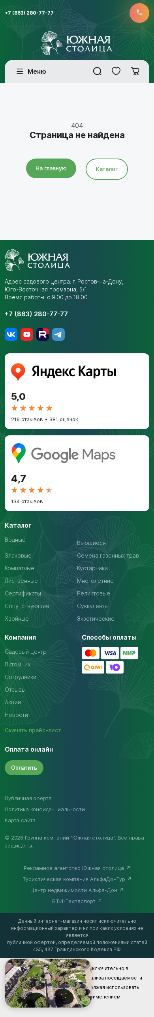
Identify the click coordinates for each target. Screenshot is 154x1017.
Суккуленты (93, 606)
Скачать (33, 730)
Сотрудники (20, 677)
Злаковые (18, 555)
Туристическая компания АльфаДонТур (75, 879)
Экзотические (96, 618)
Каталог (107, 169)
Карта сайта (20, 820)
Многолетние (95, 580)
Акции (13, 702)
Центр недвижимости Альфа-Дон (74, 890)
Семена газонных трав (108, 555)
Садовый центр (26, 651)
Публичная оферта (28, 798)
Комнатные (19, 568)
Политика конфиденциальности (45, 809)
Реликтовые (93, 593)
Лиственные (21, 580)
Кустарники (92, 568)
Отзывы (15, 689)
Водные (15, 539)
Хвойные (17, 618)
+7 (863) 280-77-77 (29, 13)
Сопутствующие (27, 606)
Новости (16, 714)
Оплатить (24, 767)
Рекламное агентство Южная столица (75, 868)
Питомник (17, 664)
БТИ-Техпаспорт (74, 901)
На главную (51, 168)
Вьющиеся (91, 542)
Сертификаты (23, 593)
